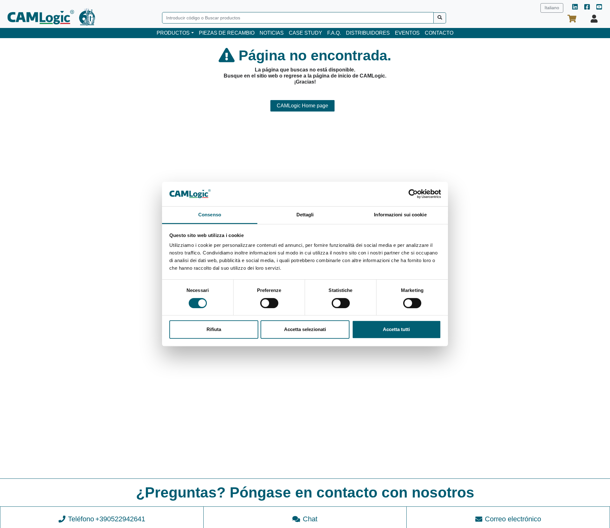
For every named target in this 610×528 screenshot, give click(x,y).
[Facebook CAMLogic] (587, 7)
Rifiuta (214, 329)
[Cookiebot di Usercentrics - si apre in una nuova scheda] (413, 194)
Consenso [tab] (209, 214)
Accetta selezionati (305, 329)
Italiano (552, 7)
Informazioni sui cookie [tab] (400, 214)
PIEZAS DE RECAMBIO (226, 33)
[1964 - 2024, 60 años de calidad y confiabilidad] (87, 17)
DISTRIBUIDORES (368, 33)
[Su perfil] (594, 19)
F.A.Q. (334, 33)
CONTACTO (439, 33)
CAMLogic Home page (302, 105)
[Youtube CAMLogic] (599, 7)
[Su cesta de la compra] (571, 18)
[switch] (269, 303)
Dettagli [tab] (305, 214)
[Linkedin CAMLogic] (575, 7)
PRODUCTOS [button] (173, 33)
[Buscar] (440, 18)
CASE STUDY (305, 33)
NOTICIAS (272, 33)
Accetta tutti (396, 329)
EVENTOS (407, 33)
